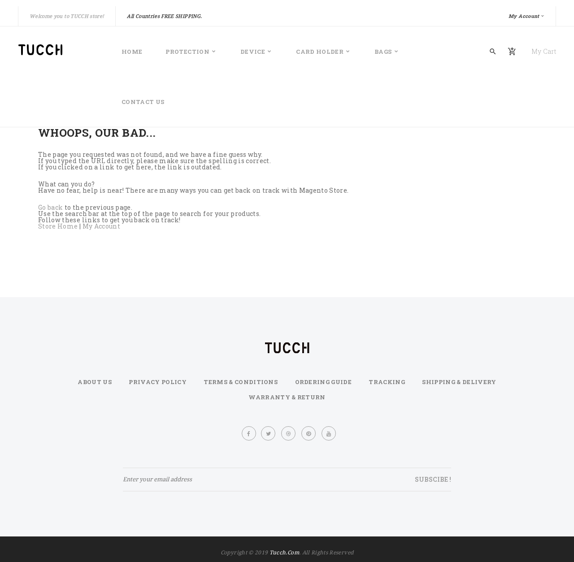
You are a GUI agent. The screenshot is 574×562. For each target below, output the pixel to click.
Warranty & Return (287, 397)
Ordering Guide (323, 382)
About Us (95, 382)
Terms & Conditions (241, 382)
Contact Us (143, 102)
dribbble (289, 433)
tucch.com (284, 552)
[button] (526, 16)
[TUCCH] (57, 50)
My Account (102, 226)
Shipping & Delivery (459, 382)
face (249, 433)
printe (309, 433)
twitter (268, 433)
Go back (50, 207)
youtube (329, 433)
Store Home (58, 226)
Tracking (387, 382)
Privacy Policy (158, 382)
